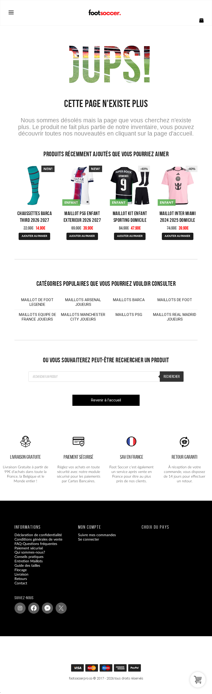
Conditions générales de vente (38, 539)
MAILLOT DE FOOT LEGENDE (37, 302)
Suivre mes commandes (97, 535)
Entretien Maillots (28, 561)
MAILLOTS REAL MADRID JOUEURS (174, 317)
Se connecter (88, 539)
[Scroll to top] (109, 669)
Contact (20, 583)
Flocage (20, 570)
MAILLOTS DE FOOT (174, 300)
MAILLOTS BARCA (129, 300)
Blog (17, 587)
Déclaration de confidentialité (38, 535)
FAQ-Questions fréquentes (35, 544)
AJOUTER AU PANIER (82, 236)
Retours (20, 578)
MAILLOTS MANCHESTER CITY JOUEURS (83, 317)
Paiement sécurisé (28, 548)
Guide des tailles (27, 566)
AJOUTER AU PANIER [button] (34, 236)
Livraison (21, 574)
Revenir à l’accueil (106, 400)
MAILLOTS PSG (129, 314)
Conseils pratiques (28, 557)
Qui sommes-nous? (29, 552)
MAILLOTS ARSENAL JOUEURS (83, 302)
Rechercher (172, 376)
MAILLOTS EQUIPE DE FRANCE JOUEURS (37, 317)
